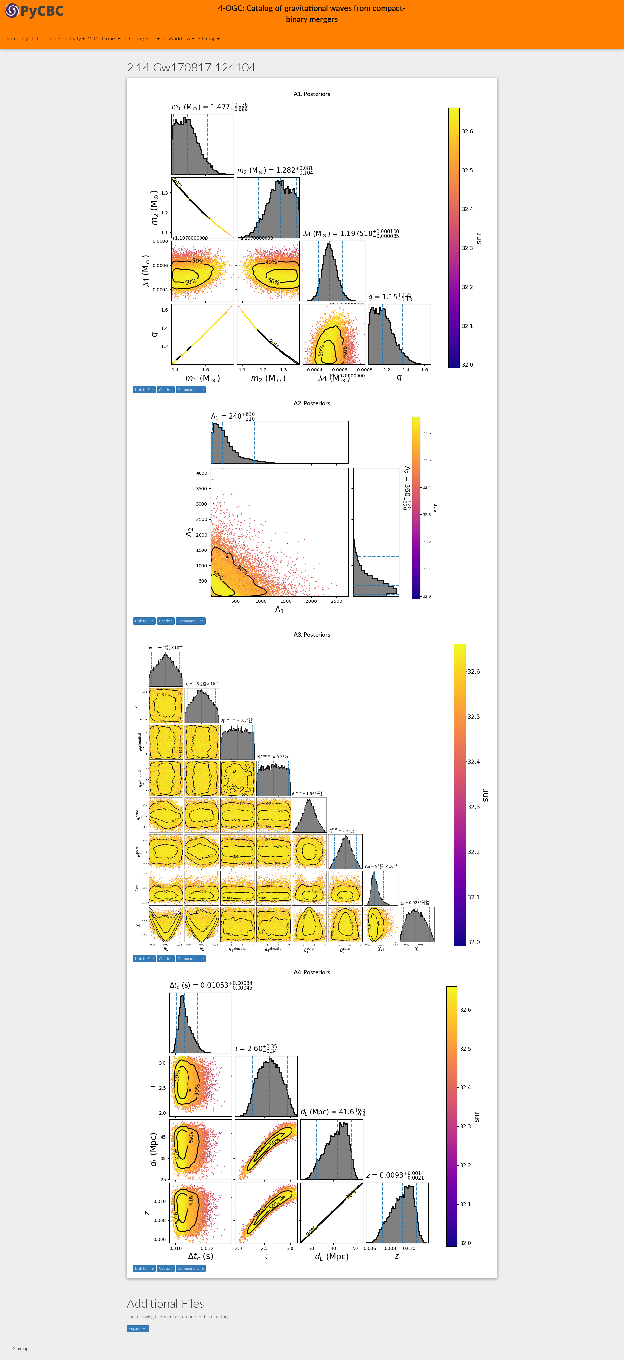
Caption (166, 390)
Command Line (191, 390)
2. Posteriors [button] (102, 38)
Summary (17, 38)
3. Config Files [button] (140, 38)
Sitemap (21, 1348)
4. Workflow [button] (176, 38)
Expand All (138, 1329)
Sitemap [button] (207, 38)
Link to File (144, 390)
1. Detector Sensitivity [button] (56, 38)
